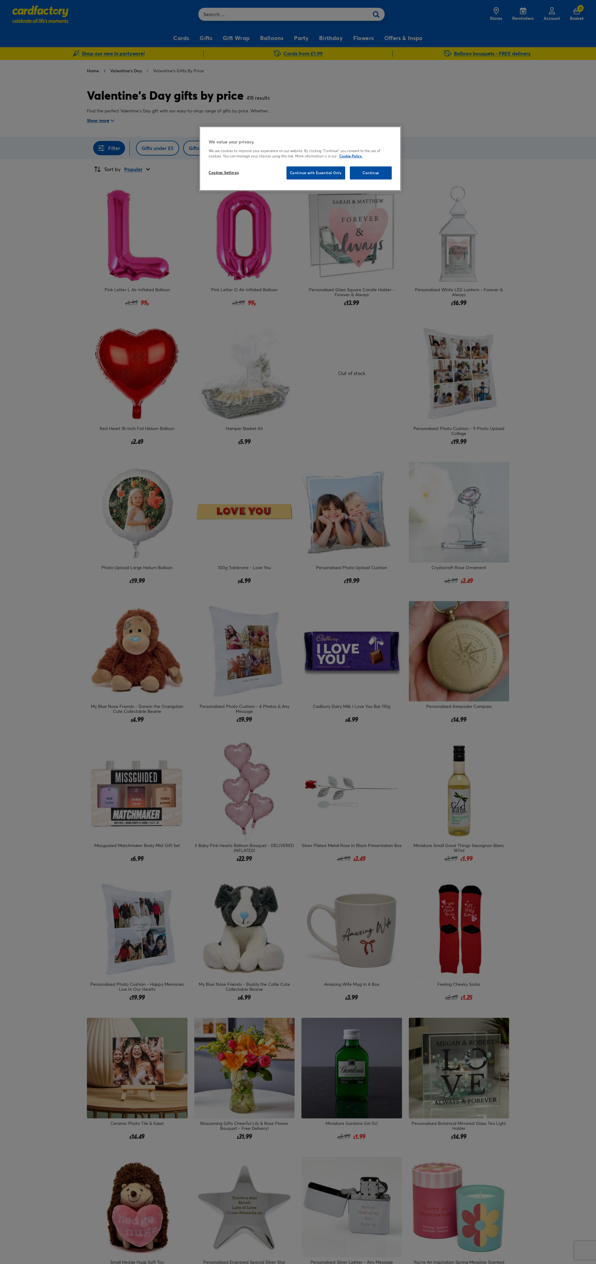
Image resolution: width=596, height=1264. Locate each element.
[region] (300, 158)
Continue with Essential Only (316, 172)
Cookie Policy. (351, 156)
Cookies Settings (224, 172)
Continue (371, 172)
